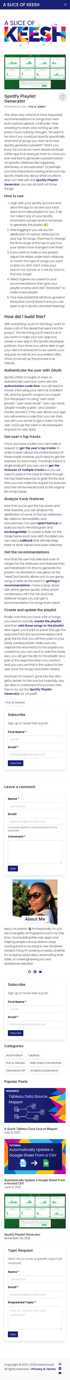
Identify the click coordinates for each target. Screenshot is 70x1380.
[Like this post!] (62, 97)
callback (26, 540)
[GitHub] (29, 972)
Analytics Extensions (44, 1070)
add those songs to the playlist (41, 625)
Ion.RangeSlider (15, 532)
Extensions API (15, 1070)
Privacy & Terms (43, 1369)
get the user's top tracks (38, 448)
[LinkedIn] (35, 972)
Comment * (17, 836)
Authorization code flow (22, 386)
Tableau (33, 1055)
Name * (13, 799)
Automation (14, 1055)
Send (13, 868)
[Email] (40, 972)
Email (12, 814)
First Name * (17, 732)
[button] (65, 4)
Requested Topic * (22, 1302)
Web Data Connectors (45, 1063)
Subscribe (15, 763)
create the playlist (47, 621)
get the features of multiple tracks (31, 467)
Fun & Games (37, 106)
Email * (13, 747)
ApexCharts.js (47, 523)
